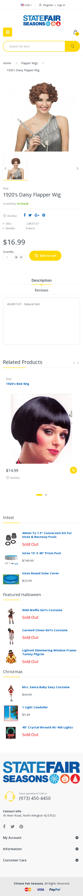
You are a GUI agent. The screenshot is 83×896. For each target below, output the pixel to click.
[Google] (37, 215)
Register (48, 5)
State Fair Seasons (29, 883)
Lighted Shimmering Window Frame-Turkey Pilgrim (49, 652)
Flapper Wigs (29, 63)
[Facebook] (25, 215)
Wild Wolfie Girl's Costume (42, 610)
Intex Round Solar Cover (40, 573)
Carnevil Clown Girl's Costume (44, 630)
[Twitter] (30, 215)
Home (7, 63)
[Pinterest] (43, 215)
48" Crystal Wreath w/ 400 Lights (47, 727)
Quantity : (9, 251)
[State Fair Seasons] (41, 19)
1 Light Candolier (35, 707)
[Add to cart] (73, 470)
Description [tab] (41, 280)
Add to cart (48, 255)
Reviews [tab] (41, 290)
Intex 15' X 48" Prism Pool (41, 553)
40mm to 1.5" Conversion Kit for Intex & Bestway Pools (47, 535)
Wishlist (12, 216)
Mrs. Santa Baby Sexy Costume (46, 687)
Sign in (61, 5)
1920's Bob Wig (17, 384)
